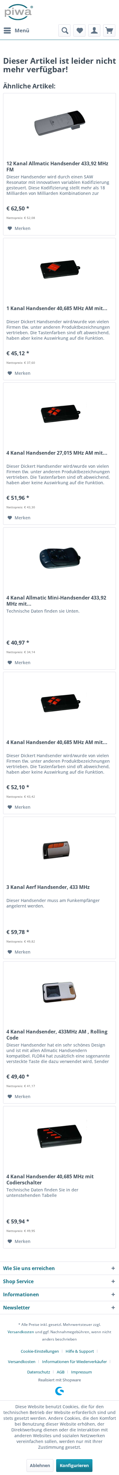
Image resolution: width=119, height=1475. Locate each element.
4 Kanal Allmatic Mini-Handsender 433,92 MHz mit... (56, 601)
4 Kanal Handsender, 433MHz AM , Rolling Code (56, 1035)
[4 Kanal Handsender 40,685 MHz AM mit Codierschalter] (59, 702)
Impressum (81, 1372)
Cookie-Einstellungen (40, 1351)
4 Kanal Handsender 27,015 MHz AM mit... (56, 453)
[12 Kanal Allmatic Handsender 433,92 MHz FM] (59, 123)
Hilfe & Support (80, 1351)
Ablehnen (40, 1465)
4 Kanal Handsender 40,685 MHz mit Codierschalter (50, 1179)
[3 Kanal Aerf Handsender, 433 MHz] (59, 847)
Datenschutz (38, 1372)
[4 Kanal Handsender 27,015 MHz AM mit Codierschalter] (59, 413)
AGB (60, 1372)
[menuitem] (16, 30)
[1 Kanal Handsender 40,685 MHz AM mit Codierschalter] (59, 268)
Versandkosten (21, 1331)
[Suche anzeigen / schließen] (64, 30)
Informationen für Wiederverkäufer (74, 1361)
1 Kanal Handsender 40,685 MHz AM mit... (56, 308)
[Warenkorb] (109, 30)
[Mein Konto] (94, 30)
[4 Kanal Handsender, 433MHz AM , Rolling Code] (59, 992)
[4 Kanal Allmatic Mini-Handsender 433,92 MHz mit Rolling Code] (59, 558)
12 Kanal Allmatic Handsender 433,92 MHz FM (57, 166)
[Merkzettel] (79, 30)
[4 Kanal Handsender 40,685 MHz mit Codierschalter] (59, 1136)
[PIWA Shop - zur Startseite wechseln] (18, 12)
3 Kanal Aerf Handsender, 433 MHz (48, 887)
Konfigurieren (74, 1465)
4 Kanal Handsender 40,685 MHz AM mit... (56, 742)
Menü (22, 30)
